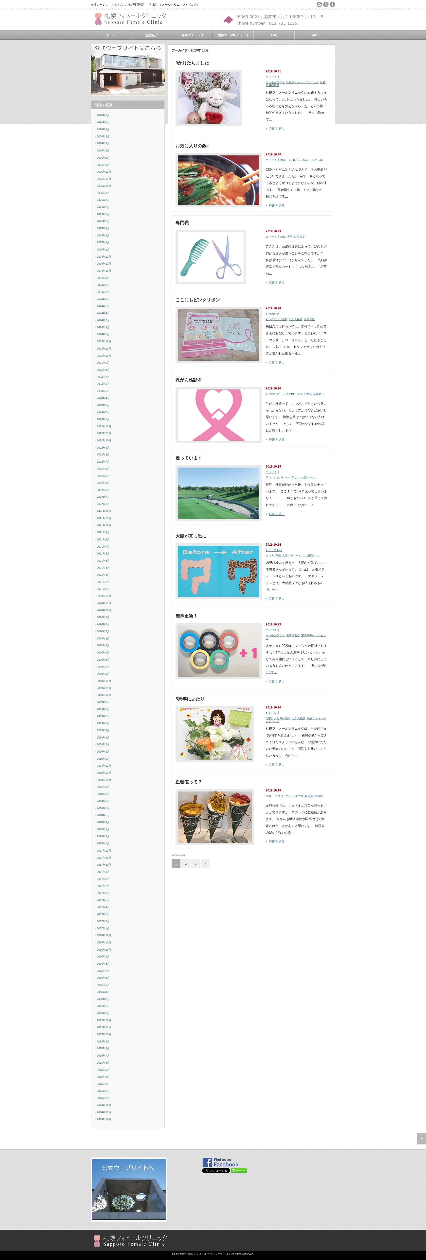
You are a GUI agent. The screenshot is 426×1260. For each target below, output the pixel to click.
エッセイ (271, 76)
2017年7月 (103, 885)
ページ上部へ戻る (421, 1138)
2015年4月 (103, 1076)
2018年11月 (104, 772)
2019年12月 (104, 680)
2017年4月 (103, 907)
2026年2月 (103, 157)
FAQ (274, 35)
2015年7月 (103, 1055)
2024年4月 (103, 313)
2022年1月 (103, 504)
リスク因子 (290, 393)
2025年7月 (103, 207)
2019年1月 (103, 758)
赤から (306, 159)
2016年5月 (103, 984)
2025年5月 (103, 221)
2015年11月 (104, 1027)
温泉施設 (309, 319)
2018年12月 (104, 765)
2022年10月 (104, 440)
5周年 (269, 718)
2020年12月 (104, 595)
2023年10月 (104, 355)
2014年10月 (104, 1119)
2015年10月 (104, 1034)
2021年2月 (103, 581)
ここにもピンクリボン (198, 299)
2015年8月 (103, 1048)
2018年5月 (103, 815)
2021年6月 (103, 553)
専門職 (182, 222)
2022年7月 (103, 461)
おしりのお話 (274, 550)
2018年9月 (103, 786)
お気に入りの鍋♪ (192, 145)
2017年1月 (103, 928)
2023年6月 (103, 383)
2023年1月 (103, 419)
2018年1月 (103, 843)
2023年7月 (103, 376)
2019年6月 (103, 723)
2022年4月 (103, 482)
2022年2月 (103, 497)
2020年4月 (103, 652)
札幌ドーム (308, 477)
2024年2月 (103, 327)
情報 (268, 795)
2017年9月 (103, 871)
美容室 (301, 236)
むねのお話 (272, 313)
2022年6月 (103, 468)
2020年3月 (103, 659)
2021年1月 (103, 589)
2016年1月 (103, 1013)
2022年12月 (104, 426)
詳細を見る (277, 129)
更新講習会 (293, 635)
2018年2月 (103, 836)
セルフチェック (192, 35)
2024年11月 (104, 263)
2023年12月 (104, 341)
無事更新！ (187, 615)
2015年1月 (103, 1097)
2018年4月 (103, 822)
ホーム (111, 35)
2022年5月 (103, 475)
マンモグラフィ (275, 82)
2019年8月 (103, 709)
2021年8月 (103, 539)
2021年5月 (103, 560)
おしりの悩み (282, 718)
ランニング (272, 477)
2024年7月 (103, 291)
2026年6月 (103, 129)
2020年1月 (103, 673)
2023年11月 (104, 348)
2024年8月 (103, 285)
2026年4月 (103, 143)
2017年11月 (104, 857)
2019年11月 (104, 688)
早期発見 (318, 393)
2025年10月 (104, 186)
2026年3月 (103, 150)
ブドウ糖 (298, 795)
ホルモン (285, 159)
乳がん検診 (295, 319)
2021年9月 (103, 532)
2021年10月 (104, 525)
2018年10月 (104, 779)
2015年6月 (103, 1062)
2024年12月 (104, 256)
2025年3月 (103, 235)
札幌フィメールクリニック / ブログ (209, 1253)
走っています (189, 457)
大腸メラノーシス (293, 555)
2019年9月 (103, 702)
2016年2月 (103, 1006)
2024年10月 (104, 270)
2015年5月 (103, 1069)
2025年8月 (103, 200)
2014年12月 (104, 1105)
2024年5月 (103, 306)
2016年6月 (103, 977)
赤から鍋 (317, 159)
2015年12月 (104, 1020)
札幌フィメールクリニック (302, 82)
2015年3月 (103, 1083)
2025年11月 (104, 178)
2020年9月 (103, 617)
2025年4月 (103, 228)
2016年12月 (104, 935)
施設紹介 (151, 35)
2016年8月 (103, 963)
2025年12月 (104, 171)
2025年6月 (103, 214)
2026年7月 (103, 122)
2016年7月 (103, 970)
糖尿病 (309, 795)
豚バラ (297, 159)
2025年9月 (103, 192)
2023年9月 (103, 362)
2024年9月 (103, 277)
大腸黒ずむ (312, 555)
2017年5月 (103, 900)
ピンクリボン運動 (276, 319)
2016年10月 (104, 949)
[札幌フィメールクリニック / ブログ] (132, 23)
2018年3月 (103, 829)
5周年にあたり (190, 698)
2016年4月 (103, 992)
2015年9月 (103, 1041)
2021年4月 (103, 567)
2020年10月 (104, 610)
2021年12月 (104, 511)
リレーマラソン (290, 477)
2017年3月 (103, 914)
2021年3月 (103, 574)
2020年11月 (104, 603)
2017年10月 (104, 864)
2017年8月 (103, 878)
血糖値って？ (189, 781)
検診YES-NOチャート (233, 35)
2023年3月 (103, 405)
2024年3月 (103, 320)
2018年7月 (103, 801)
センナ (270, 555)
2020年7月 (103, 631)
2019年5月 (103, 730)
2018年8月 (103, 793)
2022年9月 (103, 447)
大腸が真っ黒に (191, 536)
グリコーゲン (283, 795)
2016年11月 (104, 942)
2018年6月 (103, 808)
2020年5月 (103, 645)
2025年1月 (103, 249)
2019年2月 (103, 751)
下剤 (278, 555)
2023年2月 (103, 412)
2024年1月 (103, 334)
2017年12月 (104, 850)
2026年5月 (103, 136)
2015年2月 (103, 1091)
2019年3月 (103, 744)
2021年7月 (103, 546)
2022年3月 (103, 489)
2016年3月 (103, 999)
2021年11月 (104, 518)
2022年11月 (104, 433)
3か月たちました (192, 62)
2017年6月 (103, 892)
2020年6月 (103, 638)
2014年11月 (104, 1112)
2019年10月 (104, 694)
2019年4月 (103, 737)
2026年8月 (103, 115)
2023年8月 (103, 369)
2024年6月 (103, 299)
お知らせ (271, 712)
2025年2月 (103, 242)
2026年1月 (103, 164)
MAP (315, 35)
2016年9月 (103, 956)
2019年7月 (103, 716)
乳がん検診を (189, 379)
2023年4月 (103, 398)
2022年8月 (103, 454)
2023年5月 (103, 390)
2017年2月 (103, 921)
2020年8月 (103, 624)
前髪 (283, 236)
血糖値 (319, 795)
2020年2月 (103, 666)
